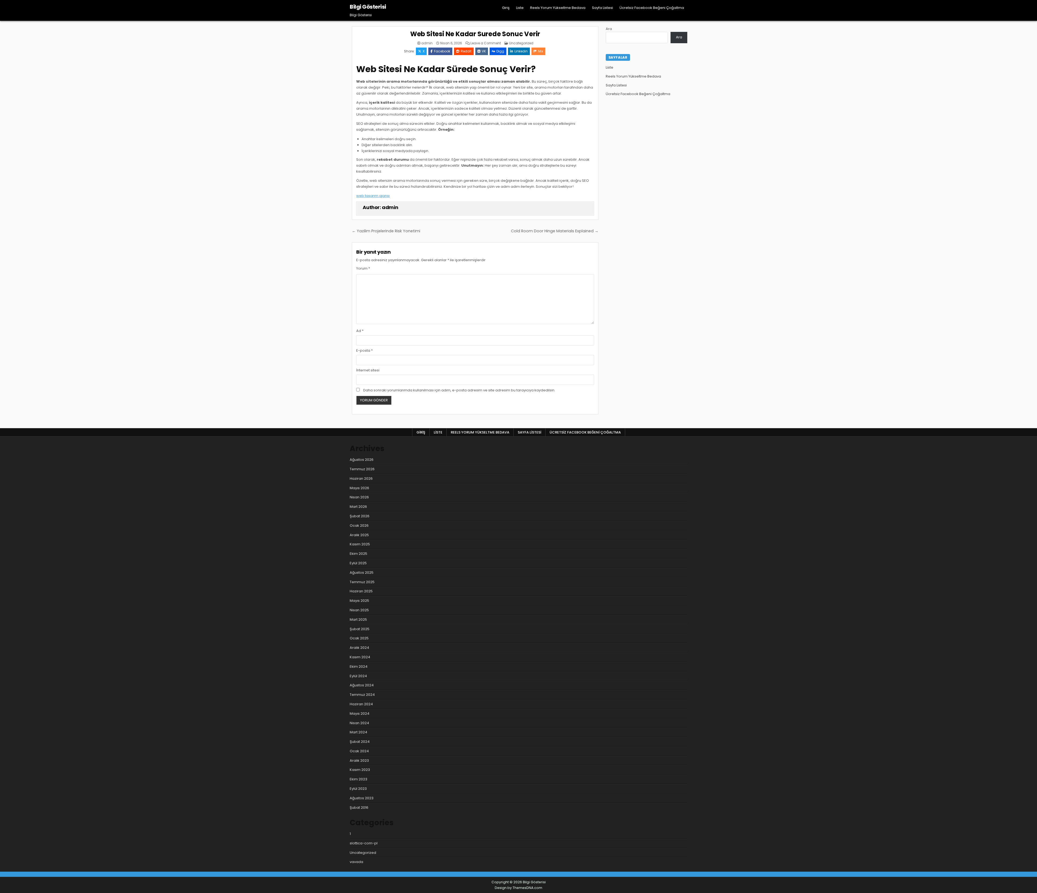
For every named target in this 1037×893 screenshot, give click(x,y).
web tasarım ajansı (373, 195)
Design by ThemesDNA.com (518, 887)
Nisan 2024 (359, 723)
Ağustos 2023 (361, 798)
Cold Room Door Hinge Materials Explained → (554, 231)
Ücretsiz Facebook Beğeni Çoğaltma (651, 7)
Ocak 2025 (359, 638)
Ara (609, 28)
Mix (540, 51)
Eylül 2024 (358, 676)
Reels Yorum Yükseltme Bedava (557, 7)
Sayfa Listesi (602, 7)
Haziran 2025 (361, 591)
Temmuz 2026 (362, 469)
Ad (359, 330)
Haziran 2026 (361, 478)
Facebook (442, 51)
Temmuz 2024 (362, 694)
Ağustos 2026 (361, 459)
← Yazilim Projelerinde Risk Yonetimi (386, 231)
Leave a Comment (485, 43)
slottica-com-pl (364, 843)
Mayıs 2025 (359, 600)
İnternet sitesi (367, 370)
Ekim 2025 (358, 553)
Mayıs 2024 (359, 713)
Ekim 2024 (359, 666)
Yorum (363, 268)
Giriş (506, 7)
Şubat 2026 (359, 516)
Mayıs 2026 (359, 488)
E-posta (364, 350)
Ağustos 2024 (362, 685)
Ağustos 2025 (361, 572)
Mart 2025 (358, 619)
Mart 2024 (358, 732)
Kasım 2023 (360, 769)
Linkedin (521, 51)
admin (427, 43)
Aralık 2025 (359, 535)
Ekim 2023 (358, 779)
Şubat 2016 (359, 807)
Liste (520, 7)
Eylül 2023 (358, 788)
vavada (356, 861)
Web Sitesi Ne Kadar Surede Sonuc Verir (475, 33)
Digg (500, 51)
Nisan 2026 (359, 497)
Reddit (466, 51)
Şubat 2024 (360, 741)
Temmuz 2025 (362, 582)
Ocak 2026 (359, 525)
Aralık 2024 (359, 647)
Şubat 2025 (359, 629)
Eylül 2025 (358, 563)
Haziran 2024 (361, 704)
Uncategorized (521, 43)
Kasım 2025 (360, 544)
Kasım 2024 (360, 657)
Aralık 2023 (359, 760)
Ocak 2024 (359, 751)
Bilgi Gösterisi (368, 7)
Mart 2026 (358, 506)
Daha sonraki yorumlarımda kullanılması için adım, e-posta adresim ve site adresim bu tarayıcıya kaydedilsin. (459, 390)
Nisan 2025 (359, 610)
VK (484, 51)
